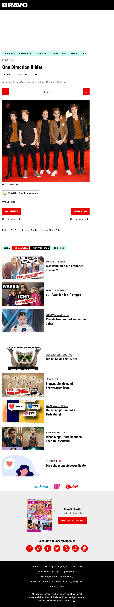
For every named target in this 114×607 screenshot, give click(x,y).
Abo (62, 586)
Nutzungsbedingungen (56, 566)
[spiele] (75, 548)
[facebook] (47, 548)
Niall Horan (59, 248)
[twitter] (57, 548)
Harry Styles (21, 248)
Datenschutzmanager (49, 571)
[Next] (87, 53)
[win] (84, 548)
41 (26, 230)
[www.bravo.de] (15, 5)
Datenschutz (76, 566)
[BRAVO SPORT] (72, 487)
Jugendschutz (69, 571)
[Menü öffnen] (110, 5)
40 (21, 230)
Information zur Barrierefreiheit (46, 581)
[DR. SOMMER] (42, 487)
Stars (12, 60)
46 (50, 230)
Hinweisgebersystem (73, 581)
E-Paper (54, 586)
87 (59, 230)
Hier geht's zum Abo (72, 520)
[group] (45, 53)
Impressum (37, 566)
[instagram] (29, 548)
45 (45, 230)
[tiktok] (38, 548)
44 (40, 230)
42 (31, 230)
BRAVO (5, 60)
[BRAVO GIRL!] (57, 487)
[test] (66, 548)
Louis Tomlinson (40, 248)
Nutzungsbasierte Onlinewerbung (57, 576)
